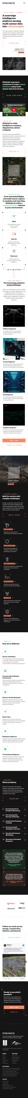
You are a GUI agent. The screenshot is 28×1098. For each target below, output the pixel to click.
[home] (8, 3)
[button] (24, 3)
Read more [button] (6, 952)
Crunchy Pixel (5, 1049)
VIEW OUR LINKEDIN (14, 937)
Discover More (14, 799)
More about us (14, 151)
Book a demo (14, 440)
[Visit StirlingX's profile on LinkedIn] (5, 945)
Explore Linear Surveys (14, 95)
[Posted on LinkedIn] (23, 945)
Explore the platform (14, 445)
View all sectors (14, 515)
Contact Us (14, 1012)
